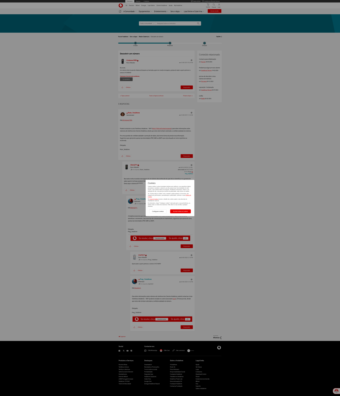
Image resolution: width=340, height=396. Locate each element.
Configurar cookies (158, 211)
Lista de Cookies (154, 199)
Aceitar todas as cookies (180, 211)
